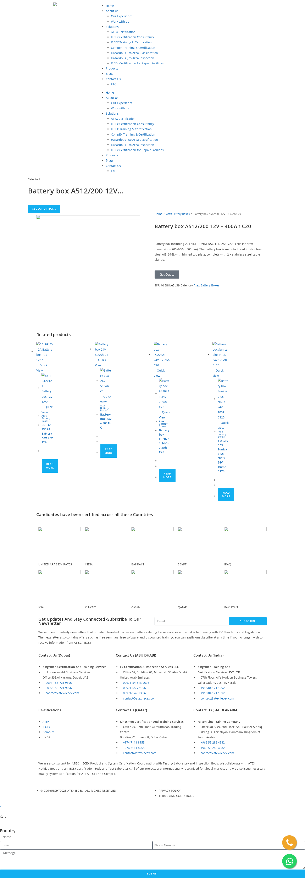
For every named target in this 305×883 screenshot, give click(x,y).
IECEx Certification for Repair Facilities (137, 63)
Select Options (44, 208)
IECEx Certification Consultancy (132, 37)
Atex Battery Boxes (178, 214)
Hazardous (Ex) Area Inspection (132, 58)
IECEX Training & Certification (131, 42)
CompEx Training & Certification (133, 48)
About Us (112, 11)
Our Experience (122, 16)
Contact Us (113, 79)
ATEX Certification (123, 32)
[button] (167, 274)
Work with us (120, 21)
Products (112, 68)
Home (110, 6)
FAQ (114, 84)
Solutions (112, 27)
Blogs (109, 74)
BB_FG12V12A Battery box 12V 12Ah (47, 433)
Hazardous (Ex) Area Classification (134, 53)
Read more (50, 466)
